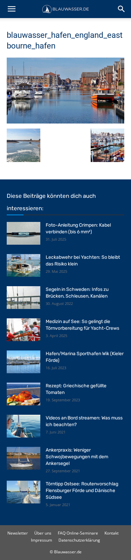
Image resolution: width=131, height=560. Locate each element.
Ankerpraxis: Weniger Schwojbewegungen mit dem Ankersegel (77, 456)
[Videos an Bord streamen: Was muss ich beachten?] (23, 426)
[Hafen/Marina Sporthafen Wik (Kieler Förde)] (23, 362)
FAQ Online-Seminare (78, 533)
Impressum (41, 540)
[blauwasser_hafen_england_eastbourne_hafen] (65, 122)
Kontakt (111, 533)
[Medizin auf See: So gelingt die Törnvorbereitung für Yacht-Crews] (23, 329)
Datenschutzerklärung (79, 540)
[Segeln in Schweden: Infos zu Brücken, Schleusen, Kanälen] (23, 297)
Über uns (42, 533)
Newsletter (17, 533)
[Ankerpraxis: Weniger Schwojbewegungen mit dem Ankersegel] (23, 458)
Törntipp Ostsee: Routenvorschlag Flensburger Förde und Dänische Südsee (82, 490)
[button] (11, 9)
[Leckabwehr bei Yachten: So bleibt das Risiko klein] (23, 265)
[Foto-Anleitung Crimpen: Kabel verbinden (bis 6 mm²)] (23, 233)
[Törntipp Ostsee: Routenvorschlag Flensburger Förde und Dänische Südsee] (23, 492)
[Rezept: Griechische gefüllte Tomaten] (23, 394)
